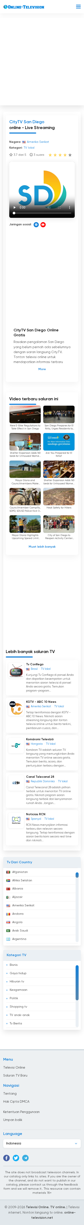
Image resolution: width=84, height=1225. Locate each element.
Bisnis (14, 964)
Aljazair (17, 897)
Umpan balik (12, 1120)
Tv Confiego (35, 664)
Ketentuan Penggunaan (21, 1112)
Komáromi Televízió (40, 739)
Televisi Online (14, 1067)
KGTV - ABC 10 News (41, 701)
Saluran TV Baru (15, 1075)
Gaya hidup (18, 973)
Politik (14, 998)
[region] (42, 907)
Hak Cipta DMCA (16, 1101)
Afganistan (20, 872)
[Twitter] (16, 1158)
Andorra (17, 913)
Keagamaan (18, 989)
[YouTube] (43, 224)
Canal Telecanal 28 (40, 776)
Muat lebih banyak (42, 546)
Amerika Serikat (23, 905)
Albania (17, 888)
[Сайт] (36, 224)
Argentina (19, 939)
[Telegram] (25, 1158)
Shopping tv (18, 1006)
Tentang (10, 1093)
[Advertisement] (42, 61)
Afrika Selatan (22, 880)
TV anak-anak (20, 1015)
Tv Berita (16, 1023)
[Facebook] (6, 1158)
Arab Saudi (20, 930)
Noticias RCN (35, 814)
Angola (17, 922)
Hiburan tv (17, 981)
